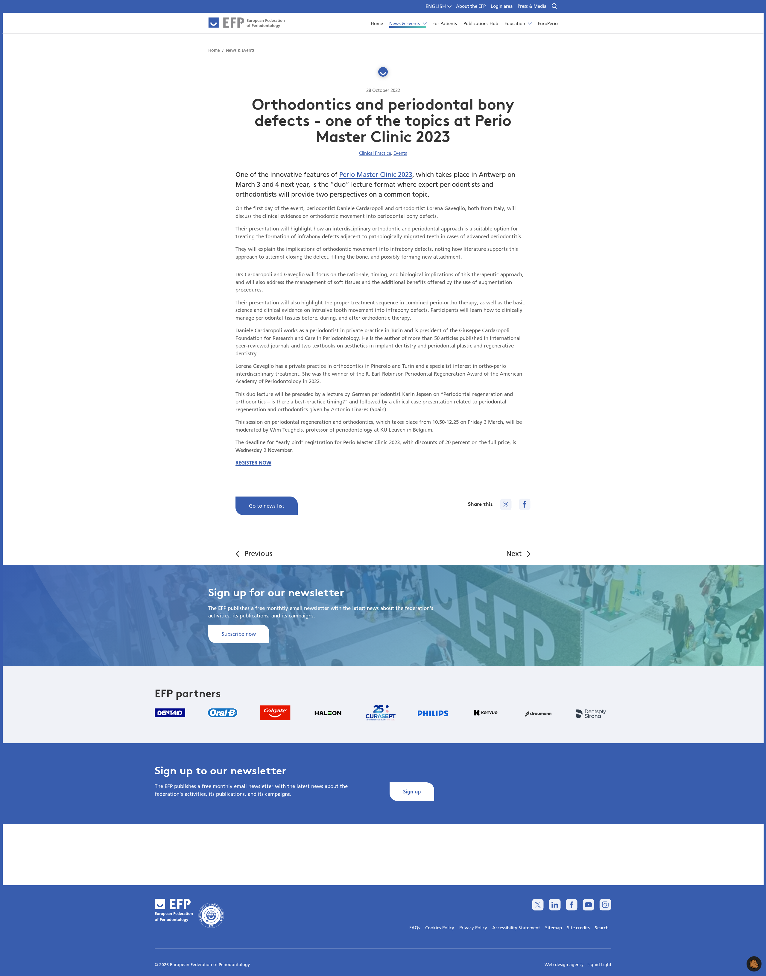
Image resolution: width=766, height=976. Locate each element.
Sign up (412, 791)
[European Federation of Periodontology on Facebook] (571, 904)
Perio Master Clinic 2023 (375, 174)
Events (400, 153)
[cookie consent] (754, 964)
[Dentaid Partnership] (170, 712)
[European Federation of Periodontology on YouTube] (588, 904)
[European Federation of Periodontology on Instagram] (605, 904)
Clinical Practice (375, 153)
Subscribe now (239, 634)
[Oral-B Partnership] (222, 713)
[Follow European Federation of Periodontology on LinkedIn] (554, 904)
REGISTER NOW (253, 462)
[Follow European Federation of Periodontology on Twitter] (538, 904)
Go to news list (266, 506)
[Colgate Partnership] (275, 712)
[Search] (554, 6)
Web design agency (565, 964)
